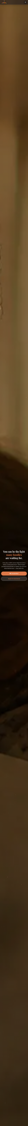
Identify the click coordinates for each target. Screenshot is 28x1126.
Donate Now (14, 573)
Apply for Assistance (14, 578)
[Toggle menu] (25, 2)
